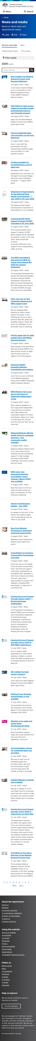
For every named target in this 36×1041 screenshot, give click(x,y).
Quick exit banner (8, 946)
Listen (7, 35)
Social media (7, 949)
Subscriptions (7, 952)
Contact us (6, 919)
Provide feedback (11, 1006)
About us (5, 905)
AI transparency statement (12, 913)
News (22, 45)
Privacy (4, 944)
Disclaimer (6, 941)
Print (15, 35)
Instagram (5, 985)
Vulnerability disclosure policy (13, 955)
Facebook (5, 974)
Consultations (7, 971)
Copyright (5, 938)
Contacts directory (9, 921)
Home (6, 17)
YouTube (5, 982)
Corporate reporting (9, 910)
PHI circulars (25, 51)
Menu (8, 11)
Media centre (7, 966)
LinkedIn (5, 977)
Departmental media (10, 51)
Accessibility (6, 935)
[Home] (18, 5)
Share (24, 35)
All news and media (9, 45)
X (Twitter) (6, 980)
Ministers (5, 908)
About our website (9, 933)
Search (30, 11)
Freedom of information (11, 916)
